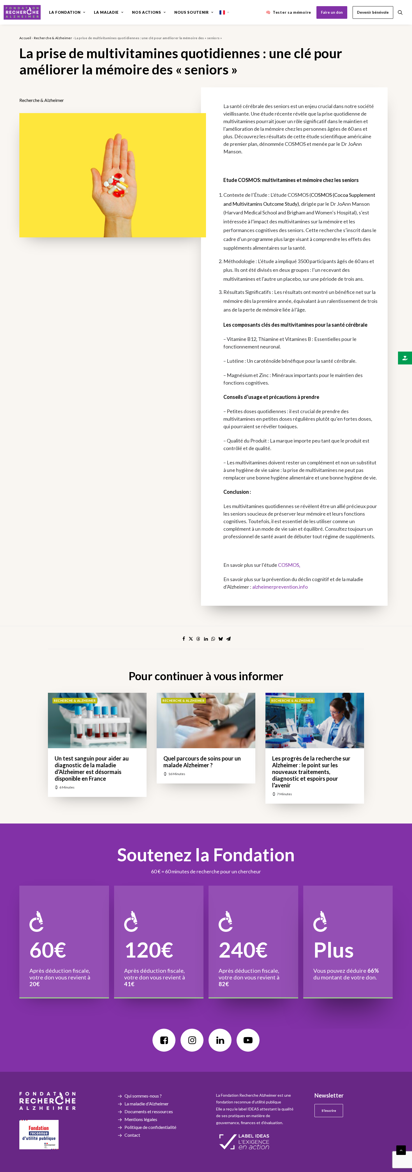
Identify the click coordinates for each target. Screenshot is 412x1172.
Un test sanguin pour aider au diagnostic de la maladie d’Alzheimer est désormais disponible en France (92, 768)
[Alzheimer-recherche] (22, 12)
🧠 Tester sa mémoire (288, 12)
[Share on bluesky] (220, 638)
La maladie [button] (106, 12)
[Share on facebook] (183, 638)
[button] (403, 12)
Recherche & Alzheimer (53, 38)
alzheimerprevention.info (280, 587)
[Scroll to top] (401, 1149)
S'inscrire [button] (328, 1110)
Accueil (25, 38)
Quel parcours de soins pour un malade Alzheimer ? (202, 761)
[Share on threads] (198, 638)
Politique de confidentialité (150, 1127)
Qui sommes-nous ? (143, 1095)
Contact (132, 1135)
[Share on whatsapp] (213, 638)
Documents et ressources (148, 1111)
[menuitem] (67, 12)
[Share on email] (228, 638)
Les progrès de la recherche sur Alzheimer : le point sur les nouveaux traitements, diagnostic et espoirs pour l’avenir (311, 772)
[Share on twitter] (191, 638)
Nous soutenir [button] (191, 12)
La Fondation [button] (65, 12)
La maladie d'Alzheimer (146, 1103)
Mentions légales (140, 1119)
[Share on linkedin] (206, 638)
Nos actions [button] (146, 12)
